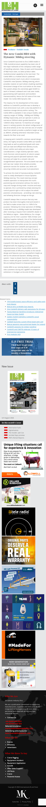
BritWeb (26, 805)
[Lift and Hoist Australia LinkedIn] (15, 292)
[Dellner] (16, 506)
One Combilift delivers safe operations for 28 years (26, 309)
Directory (11, 745)
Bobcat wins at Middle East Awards (20, 307)
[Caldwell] (23, 476)
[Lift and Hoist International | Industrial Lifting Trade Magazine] (10, 6)
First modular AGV (14, 334)
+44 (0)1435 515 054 (13, 723)
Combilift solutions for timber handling (21, 327)
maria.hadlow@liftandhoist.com (19, 728)
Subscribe (15, 802)
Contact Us (11, 717)
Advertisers (11, 747)
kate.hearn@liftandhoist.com (17, 733)
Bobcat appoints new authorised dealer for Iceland (26, 324)
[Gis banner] (18, 687)
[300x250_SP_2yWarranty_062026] (18, 564)
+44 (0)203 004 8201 (13, 721)
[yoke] (23, 629)
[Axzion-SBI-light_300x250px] (18, 593)
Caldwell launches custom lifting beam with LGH (25, 322)
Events (10, 742)
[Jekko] (18, 658)
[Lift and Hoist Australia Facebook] (15, 284)
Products (11, 49)
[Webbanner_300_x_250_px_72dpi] (18, 535)
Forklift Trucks (23, 49)
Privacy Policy (26, 802)
